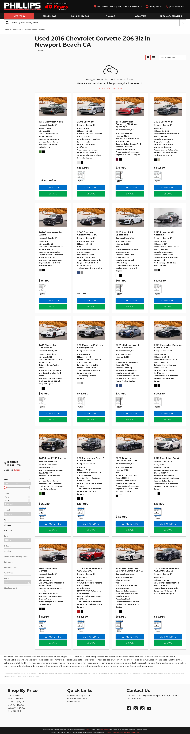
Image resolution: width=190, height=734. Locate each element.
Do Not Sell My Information (129, 732)
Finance (110, 16)
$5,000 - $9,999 (15, 698)
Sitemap (116, 732)
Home (7, 30)
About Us (140, 16)
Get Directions (134, 698)
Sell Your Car (73, 701)
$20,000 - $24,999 (16, 708)
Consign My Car (80, 16)
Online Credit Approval (78, 695)
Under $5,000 (14, 695)
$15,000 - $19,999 (16, 705)
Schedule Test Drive (77, 698)
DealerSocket (105, 729)
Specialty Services (171, 16)
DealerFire (88, 729)
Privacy (108, 732)
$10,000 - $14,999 (16, 701)
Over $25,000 (14, 711)
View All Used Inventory (110, 88)
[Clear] (17, 470)
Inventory (19, 16)
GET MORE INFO (53, 187)
